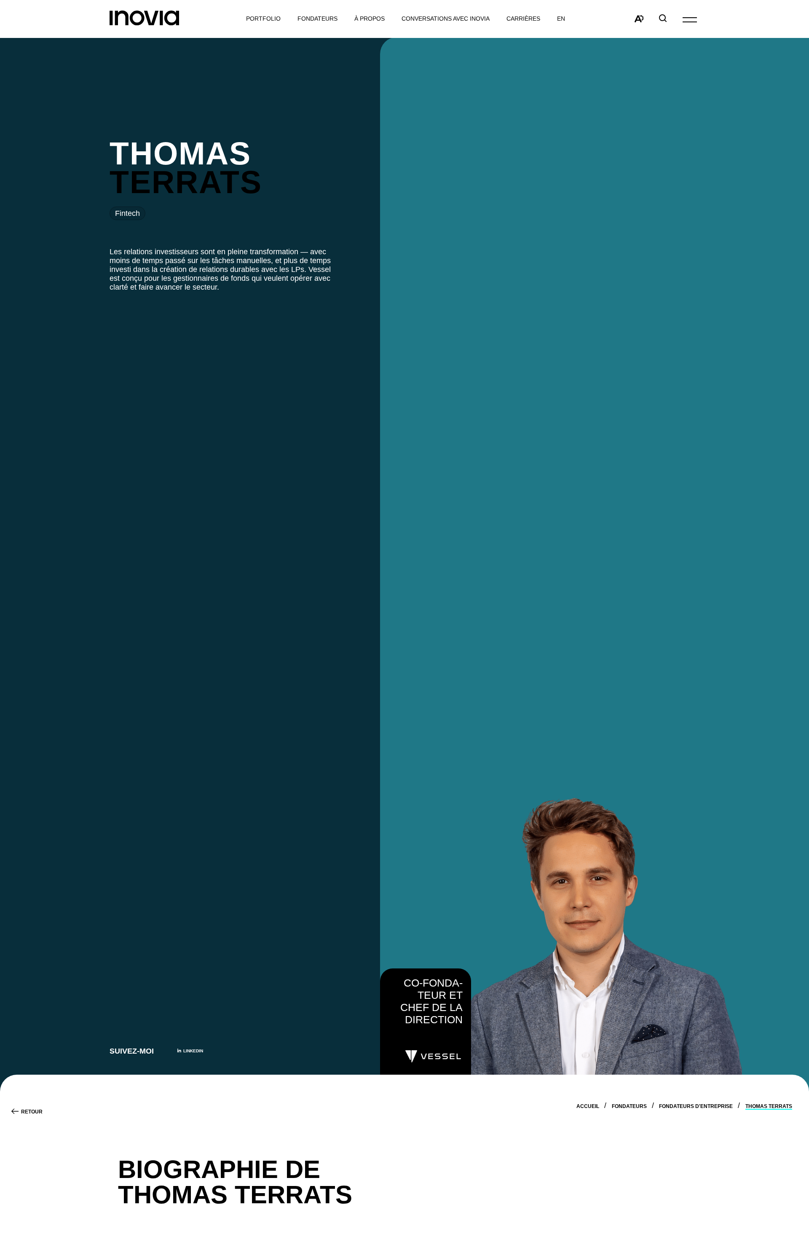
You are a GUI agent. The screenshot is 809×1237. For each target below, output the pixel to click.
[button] (689, 19)
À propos (369, 19)
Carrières (523, 19)
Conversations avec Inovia (446, 19)
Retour (32, 1111)
